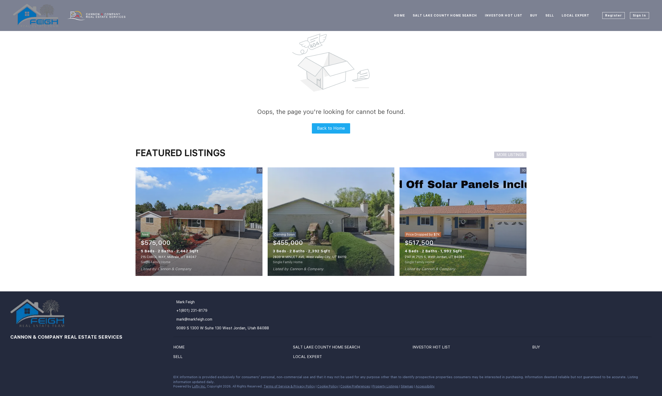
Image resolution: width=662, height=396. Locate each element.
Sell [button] (549, 15)
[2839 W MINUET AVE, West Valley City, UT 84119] (331, 221)
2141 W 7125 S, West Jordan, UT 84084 (434, 257)
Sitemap (407, 386)
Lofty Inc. (199, 386)
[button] (180, 348)
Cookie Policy (327, 386)
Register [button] (613, 15)
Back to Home (331, 128)
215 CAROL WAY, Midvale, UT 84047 (169, 257)
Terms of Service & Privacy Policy (289, 386)
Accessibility (425, 386)
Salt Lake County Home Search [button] (445, 15)
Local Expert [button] (575, 15)
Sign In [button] (639, 15)
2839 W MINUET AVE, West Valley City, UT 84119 (310, 257)
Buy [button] (533, 15)
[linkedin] (14, 378)
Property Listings (385, 386)
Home (399, 15)
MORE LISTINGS (510, 155)
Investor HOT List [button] (504, 15)
